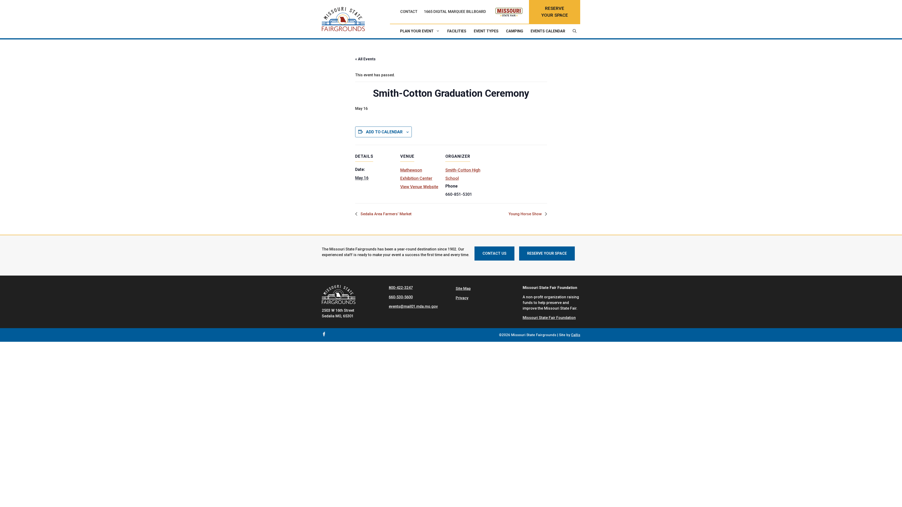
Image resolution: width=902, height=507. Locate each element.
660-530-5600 (401, 297)
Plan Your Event (417, 31)
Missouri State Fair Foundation (549, 317)
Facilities (456, 31)
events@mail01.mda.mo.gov (413, 306)
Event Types (486, 31)
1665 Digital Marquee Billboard (455, 11)
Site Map (463, 288)
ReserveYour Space (554, 12)
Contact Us (494, 253)
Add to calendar (384, 132)
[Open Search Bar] (574, 31)
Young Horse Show (526, 214)
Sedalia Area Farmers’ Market (386, 214)
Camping (514, 31)
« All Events (365, 59)
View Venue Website (419, 186)
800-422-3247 (401, 287)
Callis (575, 335)
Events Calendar (548, 31)
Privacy (462, 298)
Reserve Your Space (547, 253)
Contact (408, 11)
